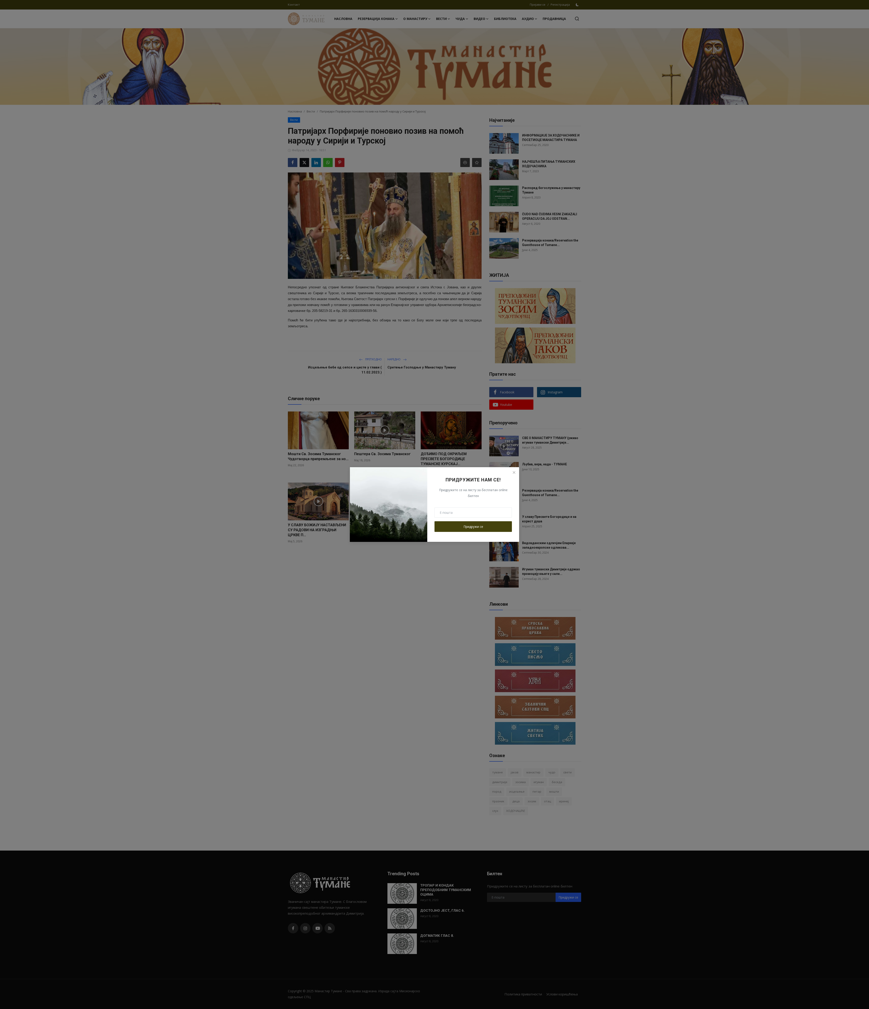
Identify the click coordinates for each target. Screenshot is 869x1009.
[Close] (514, 472)
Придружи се (473, 526)
